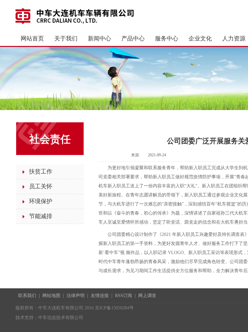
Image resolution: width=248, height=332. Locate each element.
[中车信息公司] (77, 15)
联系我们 (27, 295)
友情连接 (100, 295)
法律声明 (76, 295)
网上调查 (147, 295)
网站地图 (51, 295)
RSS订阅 (123, 295)
